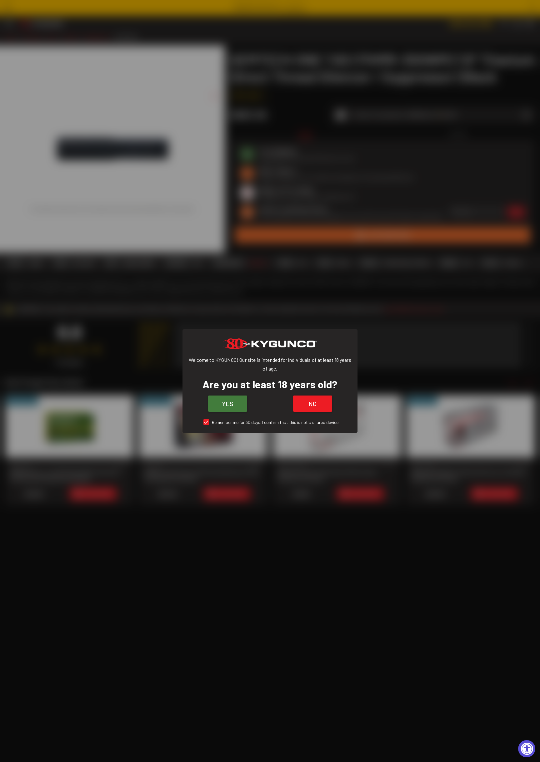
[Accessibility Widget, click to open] (526, 748)
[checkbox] (270, 422)
